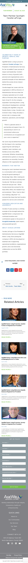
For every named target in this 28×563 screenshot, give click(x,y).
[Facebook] (8, 543)
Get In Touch (15, 439)
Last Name (5, 448)
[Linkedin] (16, 543)
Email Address (6, 460)
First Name (5, 442)
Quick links (14, 513)
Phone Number (6, 454)
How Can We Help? (7, 478)
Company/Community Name (9, 472)
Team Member (7, 10)
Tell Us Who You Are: (7, 466)
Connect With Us (14, 534)
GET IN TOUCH (14, 486)
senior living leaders (10, 260)
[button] (26, 5)
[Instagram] (12, 543)
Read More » (6, 337)
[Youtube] (19, 543)
